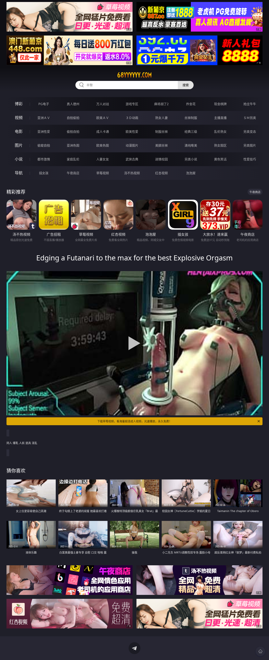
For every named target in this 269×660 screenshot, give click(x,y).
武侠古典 (132, 159)
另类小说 (191, 159)
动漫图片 (132, 145)
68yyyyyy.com (134, 75)
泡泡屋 (191, 173)
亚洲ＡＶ (43, 118)
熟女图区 (220, 145)
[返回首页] (260, 651)
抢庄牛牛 (249, 104)
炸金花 (191, 104)
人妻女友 (102, 159)
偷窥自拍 (43, 145)
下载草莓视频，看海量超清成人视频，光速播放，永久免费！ (134, 421)
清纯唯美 (191, 145)
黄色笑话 (220, 159)
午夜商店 (73, 173)
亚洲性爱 (43, 131)
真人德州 (73, 104)
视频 (19, 117)
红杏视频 (161, 173)
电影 (19, 131)
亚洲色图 (73, 145)
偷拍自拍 (73, 131)
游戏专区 (132, 104)
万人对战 (102, 104)
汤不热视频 (132, 173)
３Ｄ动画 (132, 118)
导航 (19, 173)
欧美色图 (102, 145)
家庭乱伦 (73, 159)
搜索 (186, 85)
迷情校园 (161, 159)
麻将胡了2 (161, 104)
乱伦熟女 (220, 131)
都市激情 (43, 159)
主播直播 (220, 118)
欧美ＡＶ (102, 118)
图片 (19, 145)
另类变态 (249, 131)
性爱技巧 (249, 159)
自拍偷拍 (73, 118)
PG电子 (43, 104)
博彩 (19, 104)
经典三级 (191, 131)
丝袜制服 (191, 118)
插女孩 (43, 173)
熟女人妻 (161, 118)
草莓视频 (102, 173)
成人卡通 (102, 131)
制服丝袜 (161, 131)
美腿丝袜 (161, 145)
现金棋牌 (220, 104)
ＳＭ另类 (249, 118)
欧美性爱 (132, 131)
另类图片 (249, 145)
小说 (19, 159)
